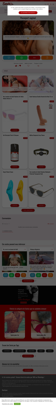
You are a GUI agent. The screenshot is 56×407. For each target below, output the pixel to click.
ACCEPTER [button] (17, 403)
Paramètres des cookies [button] (7, 403)
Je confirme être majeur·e (28, 12)
